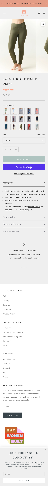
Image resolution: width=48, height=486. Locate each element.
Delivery (6, 301)
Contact (6, 363)
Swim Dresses (34, 207)
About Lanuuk (9, 359)
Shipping (20, 3)
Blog (5, 372)
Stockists (7, 368)
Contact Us (8, 309)
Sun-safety (7, 341)
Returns (38, 3)
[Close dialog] (45, 449)
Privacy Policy (9, 314)
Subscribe (12, 415)
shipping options (17, 258)
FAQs (5, 296)
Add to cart (24, 159)
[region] (24, 252)
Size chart (41, 135)
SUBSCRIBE (24, 480)
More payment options (24, 173)
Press (5, 377)
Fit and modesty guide (12, 336)
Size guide (7, 327)
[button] (8, 90)
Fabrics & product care (13, 332)
